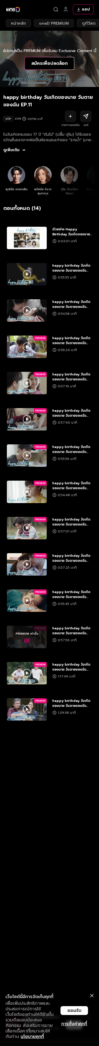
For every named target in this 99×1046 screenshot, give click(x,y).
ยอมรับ (74, 1010)
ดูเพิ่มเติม (11, 150)
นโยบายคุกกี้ (32, 1036)
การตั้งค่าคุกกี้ (74, 1024)
